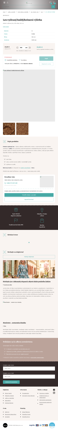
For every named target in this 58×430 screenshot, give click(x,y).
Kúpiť (46, 58)
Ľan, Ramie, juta (34, 12)
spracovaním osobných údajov (37, 357)
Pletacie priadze (9, 395)
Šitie (5, 326)
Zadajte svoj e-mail (8, 373)
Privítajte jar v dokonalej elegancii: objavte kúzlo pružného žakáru (27, 281)
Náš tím (7, 412)
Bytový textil (8, 393)
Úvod (4, 12)
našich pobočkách (25, 167)
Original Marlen (9, 403)
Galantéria (8, 400)
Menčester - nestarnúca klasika (14, 323)
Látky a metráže (9, 398)
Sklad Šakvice (26, 412)
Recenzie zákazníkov (10, 414)
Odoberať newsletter (11, 382)
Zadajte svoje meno (8, 365)
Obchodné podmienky (45, 400)
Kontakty (7, 416)
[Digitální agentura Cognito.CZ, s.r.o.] (32, 425)
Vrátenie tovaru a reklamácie (44, 396)
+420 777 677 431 (12, 183)
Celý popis (6, 26)
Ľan (42, 12)
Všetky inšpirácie (29, 256)
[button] (46, 64)
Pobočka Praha (26, 414)
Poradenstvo (25, 393)
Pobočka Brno (26, 416)
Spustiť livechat (29, 199)
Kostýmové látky (8, 284)
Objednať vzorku (46, 64)
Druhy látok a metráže (23, 12)
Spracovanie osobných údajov (45, 403)
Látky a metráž (11, 12)
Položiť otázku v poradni (29, 195)
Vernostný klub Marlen (28, 395)
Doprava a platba (44, 393)
